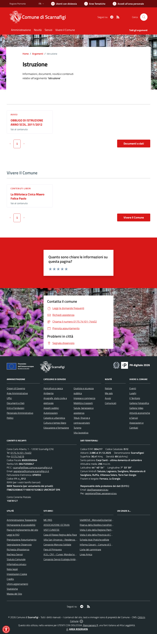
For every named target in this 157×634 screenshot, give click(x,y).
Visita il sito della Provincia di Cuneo (98, 535)
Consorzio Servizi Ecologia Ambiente (62, 559)
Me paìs (109, 393)
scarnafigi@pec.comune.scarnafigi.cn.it (32, 467)
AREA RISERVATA (78, 629)
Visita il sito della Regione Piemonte (98, 530)
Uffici (9, 398)
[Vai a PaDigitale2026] (131, 365)
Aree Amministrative (17, 393)
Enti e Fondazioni (15, 408)
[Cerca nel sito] (143, 17)
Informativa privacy (16, 564)
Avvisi (14, 114)
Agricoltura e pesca (53, 388)
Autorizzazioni (51, 413)
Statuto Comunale (16, 559)
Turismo (77, 428)
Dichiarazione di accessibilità (21, 525)
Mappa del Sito (14, 594)
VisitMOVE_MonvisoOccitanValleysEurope (101, 520)
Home (26, 53)
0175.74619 (17, 456)
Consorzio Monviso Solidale (57, 544)
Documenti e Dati (15, 403)
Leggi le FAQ (13, 535)
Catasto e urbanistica (54, 418)
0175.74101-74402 (21, 453)
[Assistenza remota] (81, 621)
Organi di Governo (16, 388)
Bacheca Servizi (15, 554)
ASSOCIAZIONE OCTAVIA (57, 525)
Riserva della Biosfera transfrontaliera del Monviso (105, 525)
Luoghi (132, 393)
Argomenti (37, 53)
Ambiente (49, 393)
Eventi (132, 388)
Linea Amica (86, 554)
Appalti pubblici (51, 408)
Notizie (108, 388)
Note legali (12, 569)
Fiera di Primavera (53, 549)
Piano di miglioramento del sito (22, 530)
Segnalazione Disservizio (19, 544)
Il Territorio (134, 398)
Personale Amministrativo (20, 413)
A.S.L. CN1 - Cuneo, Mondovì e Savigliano (65, 554)
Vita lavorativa (81, 432)
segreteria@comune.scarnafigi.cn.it (31, 471)
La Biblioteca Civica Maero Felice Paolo (27, 196)
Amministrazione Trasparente (21, 520)
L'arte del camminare (90, 549)
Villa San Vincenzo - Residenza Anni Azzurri (66, 539)
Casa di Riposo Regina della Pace (60, 535)
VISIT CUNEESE (51, 530)
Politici (10, 418)
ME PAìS (48, 520)
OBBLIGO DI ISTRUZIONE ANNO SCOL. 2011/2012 (27, 122)
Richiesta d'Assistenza (18, 549)
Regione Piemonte (18, 3)
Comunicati (110, 403)
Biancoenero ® (90, 625)
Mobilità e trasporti (83, 403)
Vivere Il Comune (134, 217)
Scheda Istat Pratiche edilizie (94, 539)
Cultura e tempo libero (55, 423)
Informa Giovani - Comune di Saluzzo (98, 544)
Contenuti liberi (21, 188)
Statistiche (12, 589)
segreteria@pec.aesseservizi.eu (101, 493)
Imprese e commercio (84, 398)
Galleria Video (136, 408)
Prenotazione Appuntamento (21, 539)
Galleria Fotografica (139, 403)
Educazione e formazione (56, 428)
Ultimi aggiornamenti (17, 584)
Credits (10, 579)
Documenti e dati (134, 143)
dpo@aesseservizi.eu (97, 489)
